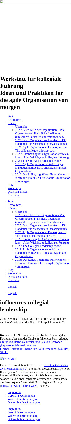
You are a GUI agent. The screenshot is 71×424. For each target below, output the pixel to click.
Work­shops (14, 188)
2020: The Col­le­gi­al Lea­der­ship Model (38, 160)
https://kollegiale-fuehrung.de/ (19, 385)
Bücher (12, 123)
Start (10, 116)
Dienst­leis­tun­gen (17, 191)
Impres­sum (14, 392)
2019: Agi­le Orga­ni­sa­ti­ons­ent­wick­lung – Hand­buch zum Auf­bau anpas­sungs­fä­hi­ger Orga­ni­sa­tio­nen (40, 168)
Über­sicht (21, 126)
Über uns (13, 195)
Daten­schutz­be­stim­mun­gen (24, 402)
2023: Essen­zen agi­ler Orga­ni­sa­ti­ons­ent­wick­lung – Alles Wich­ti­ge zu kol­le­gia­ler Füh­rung (42, 155)
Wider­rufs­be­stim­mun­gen (22, 399)
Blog (10, 184)
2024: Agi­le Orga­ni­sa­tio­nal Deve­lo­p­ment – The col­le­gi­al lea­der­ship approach (40, 148)
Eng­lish (12, 286)
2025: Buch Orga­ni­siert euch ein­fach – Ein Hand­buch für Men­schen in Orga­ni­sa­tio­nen (41, 142)
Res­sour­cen (14, 119)
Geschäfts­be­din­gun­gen (21, 395)
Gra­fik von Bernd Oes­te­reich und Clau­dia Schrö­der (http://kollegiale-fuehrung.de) (31, 343)
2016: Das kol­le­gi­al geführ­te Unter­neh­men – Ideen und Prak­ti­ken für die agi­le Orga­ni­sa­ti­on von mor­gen (42, 178)
